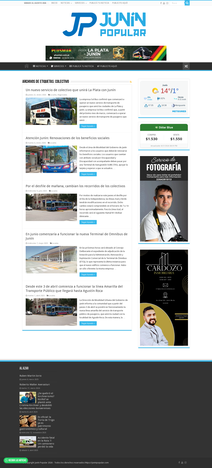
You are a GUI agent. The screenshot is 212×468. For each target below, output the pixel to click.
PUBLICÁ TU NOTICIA (99, 3)
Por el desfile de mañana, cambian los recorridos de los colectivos (75, 186)
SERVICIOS (80, 3)
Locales (53, 95)
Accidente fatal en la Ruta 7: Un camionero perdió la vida (46, 442)
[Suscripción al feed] (131, 82)
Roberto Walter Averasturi (35, 384)
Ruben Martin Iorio (31, 375)
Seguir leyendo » (88, 126)
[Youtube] (164, 3)
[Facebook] (161, 3)
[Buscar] (187, 2)
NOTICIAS (65, 3)
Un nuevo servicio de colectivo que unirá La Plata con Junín (71, 90)
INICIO (54, 3)
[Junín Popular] (106, 24)
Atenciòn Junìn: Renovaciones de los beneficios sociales (67, 138)
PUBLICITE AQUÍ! (120, 3)
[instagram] (167, 3)
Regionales (62, 95)
